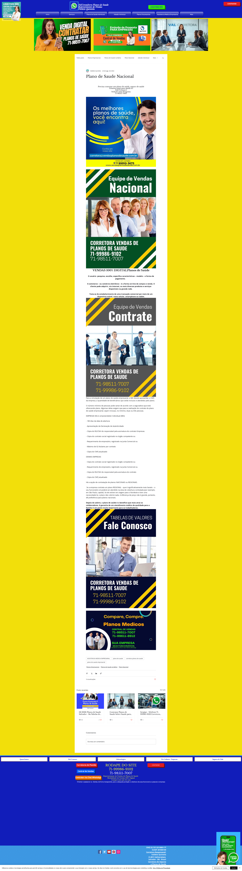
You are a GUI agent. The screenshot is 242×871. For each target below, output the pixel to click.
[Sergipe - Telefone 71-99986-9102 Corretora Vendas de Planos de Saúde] (151, 701)
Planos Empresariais (94, 58)
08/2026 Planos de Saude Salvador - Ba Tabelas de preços (90, 713)
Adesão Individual (143, 58)
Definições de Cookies (220, 868)
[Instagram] (118, 852)
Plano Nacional (129, 58)
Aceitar (234, 868)
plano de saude (118, 658)
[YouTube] (109, 852)
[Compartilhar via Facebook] (87, 673)
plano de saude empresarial (96, 662)
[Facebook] (100, 852)
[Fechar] (240, 867)
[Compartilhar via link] (101, 673)
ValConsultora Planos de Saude (93, 5)
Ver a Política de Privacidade (161, 868)
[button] (163, 58)
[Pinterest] (114, 852)
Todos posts (80, 58)
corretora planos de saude (134, 658)
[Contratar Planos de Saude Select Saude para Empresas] (121, 701)
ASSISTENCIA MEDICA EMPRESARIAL (98, 658)
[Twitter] (104, 852)
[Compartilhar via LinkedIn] (96, 673)
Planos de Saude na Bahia (112, 58)
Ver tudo (162, 690)
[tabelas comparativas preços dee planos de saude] (90, 701)
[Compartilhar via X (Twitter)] (91, 673)
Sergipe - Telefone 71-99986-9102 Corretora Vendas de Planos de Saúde (150, 713)
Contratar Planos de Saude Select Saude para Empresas (120, 713)
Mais (154, 58)
